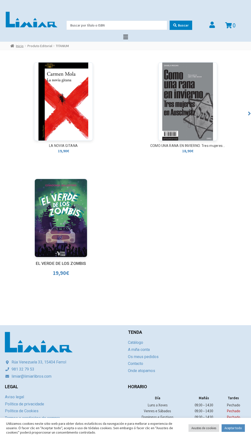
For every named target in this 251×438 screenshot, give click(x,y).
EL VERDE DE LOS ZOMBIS (61, 263)
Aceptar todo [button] (233, 428)
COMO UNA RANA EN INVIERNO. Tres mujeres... (187, 146)
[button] (249, 113)
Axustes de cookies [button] (203, 428)
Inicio (20, 46)
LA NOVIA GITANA (63, 146)
